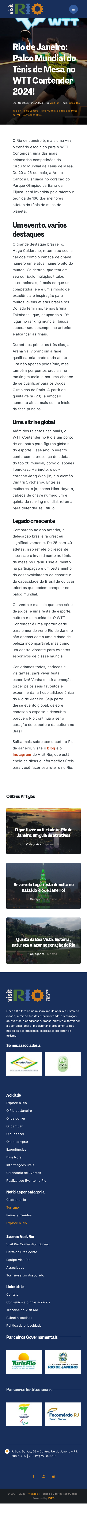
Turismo (51, 899)
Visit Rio (54, 102)
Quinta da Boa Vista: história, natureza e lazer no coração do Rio (43, 942)
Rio (78, 102)
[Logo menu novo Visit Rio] (26, 5)
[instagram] (43, 1456)
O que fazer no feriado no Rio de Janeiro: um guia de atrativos (43, 832)
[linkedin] (54, 1456)
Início (16, 110)
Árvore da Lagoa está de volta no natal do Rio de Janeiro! (43, 887)
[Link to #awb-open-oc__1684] (73, 9)
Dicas (71, 102)
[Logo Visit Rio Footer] (28, 991)
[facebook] (33, 1456)
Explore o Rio (52, 844)
